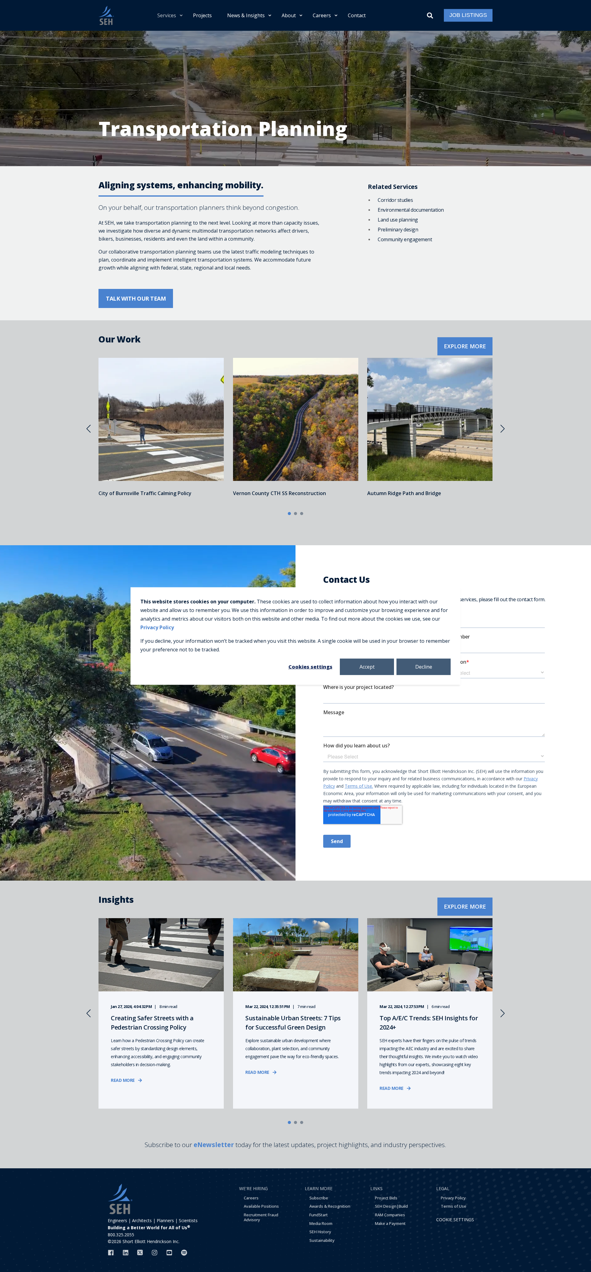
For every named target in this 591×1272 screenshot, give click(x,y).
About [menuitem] (289, 15)
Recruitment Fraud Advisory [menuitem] (261, 1217)
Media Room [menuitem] (320, 1223)
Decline (423, 666)
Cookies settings (310, 666)
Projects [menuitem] (202, 15)
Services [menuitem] (166, 15)
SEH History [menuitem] (320, 1231)
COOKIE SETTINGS (455, 1219)
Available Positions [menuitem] (261, 1206)
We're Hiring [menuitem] (253, 1188)
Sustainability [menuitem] (322, 1240)
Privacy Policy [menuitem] (453, 1198)
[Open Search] (431, 14)
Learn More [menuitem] (318, 1188)
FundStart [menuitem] (318, 1215)
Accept (367, 666)
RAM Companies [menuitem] (390, 1215)
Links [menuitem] (376, 1188)
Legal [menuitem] (442, 1188)
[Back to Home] (106, 15)
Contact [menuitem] (357, 15)
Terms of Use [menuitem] (453, 1206)
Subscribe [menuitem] (318, 1198)
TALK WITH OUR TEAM (136, 298)
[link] (161, 429)
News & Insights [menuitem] (246, 15)
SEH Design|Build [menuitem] (391, 1206)
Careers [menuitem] (322, 15)
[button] (289, 513)
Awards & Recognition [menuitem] (329, 1206)
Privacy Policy (157, 627)
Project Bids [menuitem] (386, 1198)
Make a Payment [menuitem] (390, 1223)
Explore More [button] (465, 346)
